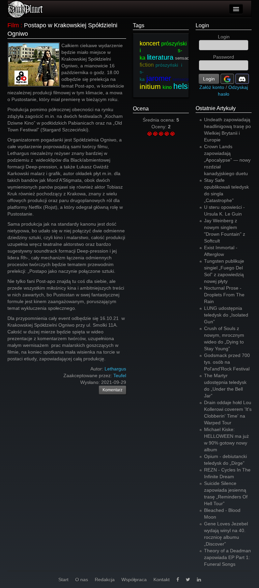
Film (13, 25)
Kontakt (161, 579)
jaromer (158, 78)
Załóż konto (211, 87)
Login (202, 25)
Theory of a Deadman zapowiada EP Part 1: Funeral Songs (227, 557)
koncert (150, 43)
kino (167, 87)
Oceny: (159, 126)
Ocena (141, 108)
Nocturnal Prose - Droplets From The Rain (224, 294)
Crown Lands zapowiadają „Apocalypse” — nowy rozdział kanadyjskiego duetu (227, 160)
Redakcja (105, 579)
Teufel (119, 375)
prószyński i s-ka (163, 51)
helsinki (186, 86)
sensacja (184, 58)
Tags (138, 25)
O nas (81, 579)
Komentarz (112, 390)
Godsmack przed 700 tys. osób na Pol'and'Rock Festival (227, 362)
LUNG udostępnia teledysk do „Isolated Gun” (226, 314)
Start (63, 579)
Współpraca (134, 579)
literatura (160, 57)
